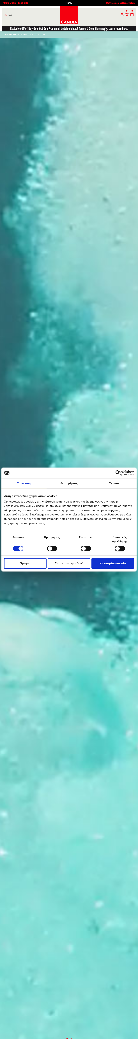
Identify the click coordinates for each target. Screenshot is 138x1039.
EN (6, 15)
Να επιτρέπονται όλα (113, 563)
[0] (127, 14)
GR (10, 15)
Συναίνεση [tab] (24, 483)
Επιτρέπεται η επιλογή (69, 563)
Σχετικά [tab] (114, 483)
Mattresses (11, 34)
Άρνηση (25, 563)
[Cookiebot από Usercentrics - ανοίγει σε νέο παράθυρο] (118, 473)
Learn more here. (118, 29)
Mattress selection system (120, 3)
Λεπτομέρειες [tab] (69, 483)
